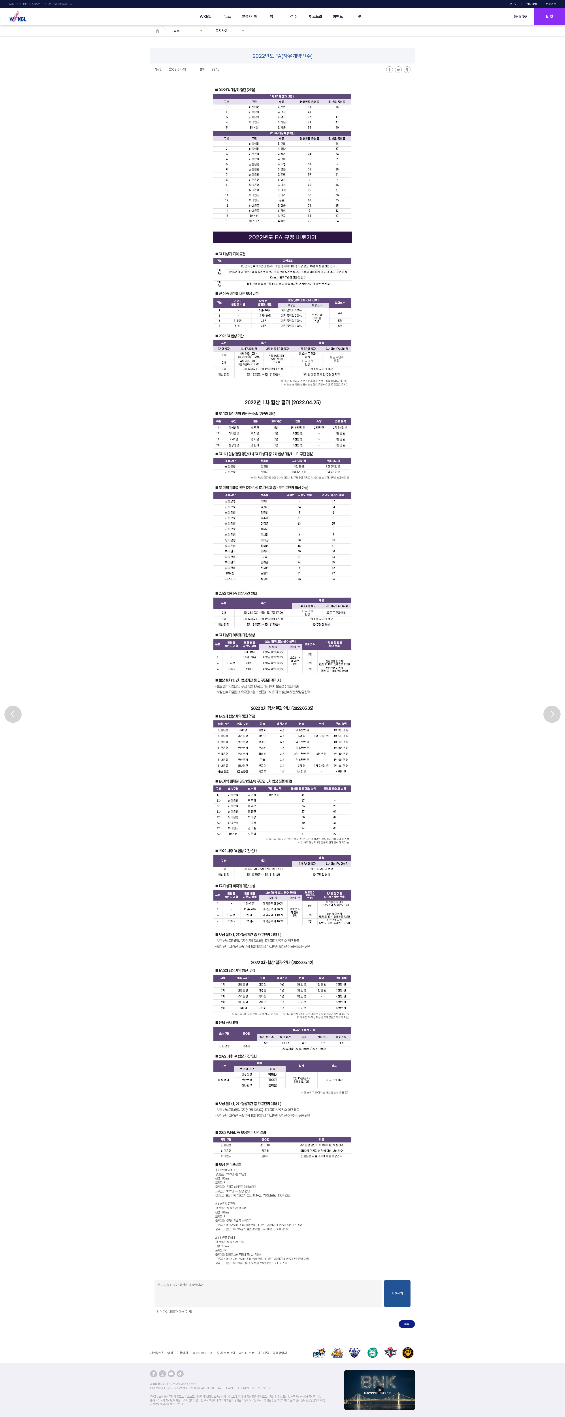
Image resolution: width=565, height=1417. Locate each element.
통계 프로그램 (226, 1353)
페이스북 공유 (389, 69)
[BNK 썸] (390, 1349)
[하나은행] (372, 1349)
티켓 (549, 16)
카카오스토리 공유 (407, 69)
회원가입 (531, 4)
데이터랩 (263, 1353)
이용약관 (182, 1353)
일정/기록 (249, 16)
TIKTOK (47, 4)
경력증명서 (280, 1353)
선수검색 (551, 4)
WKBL (205, 16)
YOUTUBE (15, 4)
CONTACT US (202, 1353)
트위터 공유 (398, 69)
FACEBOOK (61, 4)
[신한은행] (337, 1349)
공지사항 (221, 31)
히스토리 (315, 16)
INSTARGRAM (31, 4)
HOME (158, 30)
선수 (293, 16)
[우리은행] (355, 1349)
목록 (406, 1324)
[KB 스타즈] (408, 1349)
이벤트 (338, 16)
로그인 (513, 4)
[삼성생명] (320, 1349)
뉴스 (227, 16)
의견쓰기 (397, 1293)
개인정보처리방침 (161, 1353)
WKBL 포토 (246, 1353)
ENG (523, 16)
